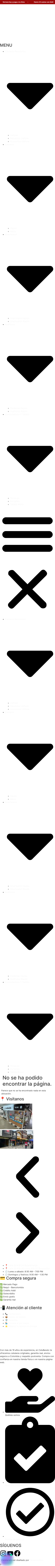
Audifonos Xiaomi (18, 411)
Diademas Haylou (18, 408)
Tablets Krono (17, 504)
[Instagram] (3, 1553)
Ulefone (14, 135)
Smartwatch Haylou (19, 318)
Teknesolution (36, 1560)
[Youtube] (10, 1553)
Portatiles (15, 501)
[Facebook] (17, 1553)
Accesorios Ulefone (19, 141)
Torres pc (14, 498)
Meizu (13, 231)
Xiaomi (13, 228)
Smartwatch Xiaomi (19, 321)
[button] (27, 562)
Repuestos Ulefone (19, 138)
